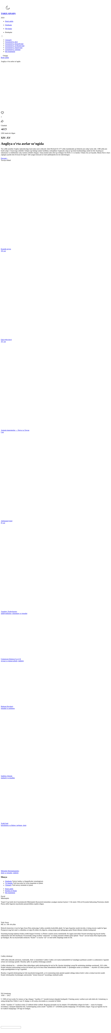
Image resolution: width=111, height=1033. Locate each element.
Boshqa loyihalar (11, 891)
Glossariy (8, 885)
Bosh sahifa (5, 57)
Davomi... (4, 158)
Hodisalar (8, 881)
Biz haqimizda (10, 893)
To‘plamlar (9, 883)
